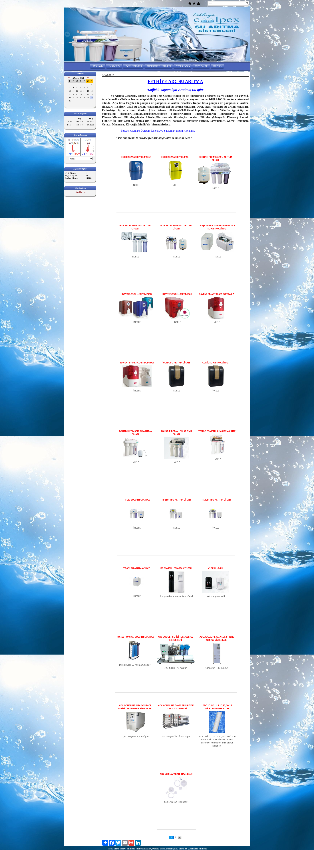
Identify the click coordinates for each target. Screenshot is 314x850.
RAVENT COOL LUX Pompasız (137, 294)
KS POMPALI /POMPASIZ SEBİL (176, 568)
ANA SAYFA (98, 66)
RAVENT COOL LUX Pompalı (177, 294)
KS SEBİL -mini (215, 568)
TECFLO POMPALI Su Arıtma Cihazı (217, 431)
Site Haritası (80, 192)
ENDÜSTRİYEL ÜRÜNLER (159, 66)
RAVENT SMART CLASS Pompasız (216, 294)
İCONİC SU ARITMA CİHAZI (176, 362)
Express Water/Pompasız (136, 157)
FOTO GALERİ (201, 66)
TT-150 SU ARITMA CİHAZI (136, 500)
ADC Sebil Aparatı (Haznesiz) (176, 774)
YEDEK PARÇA (183, 66)
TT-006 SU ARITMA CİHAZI (136, 568)
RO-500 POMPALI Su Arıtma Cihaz (135, 637)
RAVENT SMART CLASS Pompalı (137, 362)
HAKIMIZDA (114, 66)
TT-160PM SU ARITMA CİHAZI (215, 500)
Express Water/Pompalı (175, 157)
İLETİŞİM (217, 66)
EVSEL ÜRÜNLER (134, 66)
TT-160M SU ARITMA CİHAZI (176, 500)
